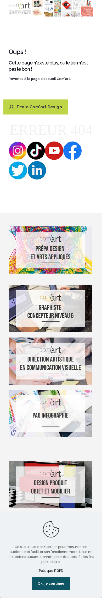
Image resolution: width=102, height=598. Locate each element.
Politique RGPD (51, 571)
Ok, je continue (51, 583)
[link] (51, 8)
